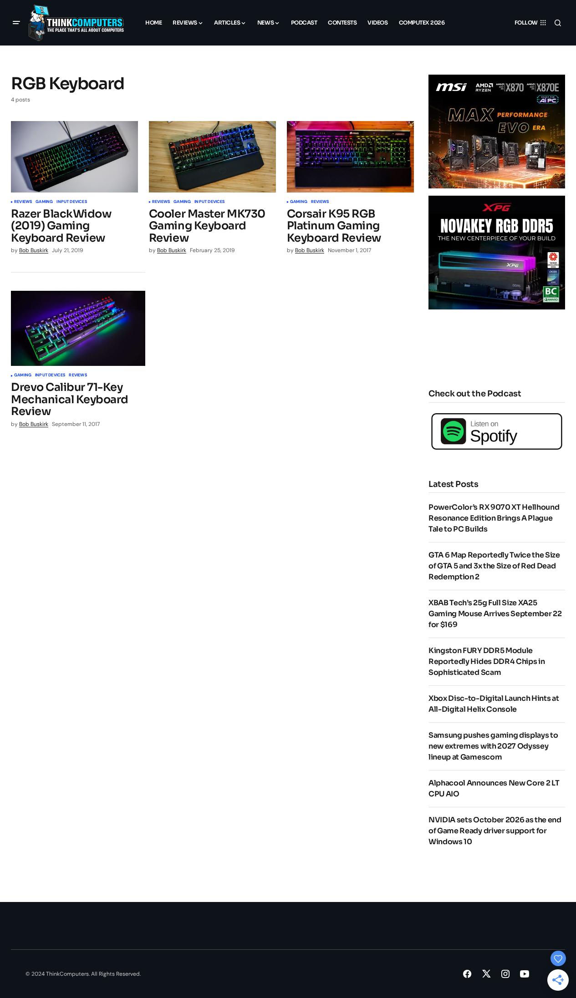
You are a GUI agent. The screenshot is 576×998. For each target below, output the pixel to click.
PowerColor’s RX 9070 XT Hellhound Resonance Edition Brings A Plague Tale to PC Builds (493, 518)
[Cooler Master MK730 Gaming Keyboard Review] (212, 157)
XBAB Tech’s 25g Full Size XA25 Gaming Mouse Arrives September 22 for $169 (494, 613)
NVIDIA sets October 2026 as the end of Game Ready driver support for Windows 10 (494, 830)
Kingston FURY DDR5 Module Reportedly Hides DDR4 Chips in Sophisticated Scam (486, 661)
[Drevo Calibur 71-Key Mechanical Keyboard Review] (78, 328)
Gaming (44, 202)
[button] (16, 22)
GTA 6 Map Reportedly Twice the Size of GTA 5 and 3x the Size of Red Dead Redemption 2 (494, 566)
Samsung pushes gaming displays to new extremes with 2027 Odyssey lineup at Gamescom (493, 746)
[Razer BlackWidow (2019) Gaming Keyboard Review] (74, 157)
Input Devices (71, 202)
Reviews (23, 202)
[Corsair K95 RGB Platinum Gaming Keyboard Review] (350, 157)
